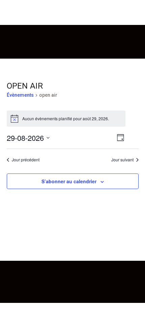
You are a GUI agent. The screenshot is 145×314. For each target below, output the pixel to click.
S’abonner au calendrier (68, 181)
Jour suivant (122, 159)
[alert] (66, 119)
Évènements (20, 95)
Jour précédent (25, 159)
